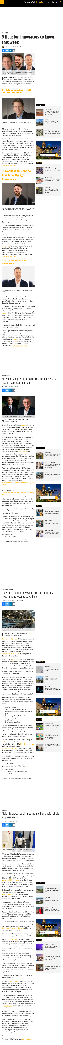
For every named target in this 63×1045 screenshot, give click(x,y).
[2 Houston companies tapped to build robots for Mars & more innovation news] (39, 112)
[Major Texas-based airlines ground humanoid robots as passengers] (18, 841)
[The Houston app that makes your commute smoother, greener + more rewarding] (39, 957)
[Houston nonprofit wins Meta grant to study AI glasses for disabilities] (39, 180)
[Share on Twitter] (7, 50)
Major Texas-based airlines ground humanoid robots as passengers (30, 815)
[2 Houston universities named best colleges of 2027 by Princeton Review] (39, 455)
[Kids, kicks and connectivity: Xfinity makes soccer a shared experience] (39, 726)
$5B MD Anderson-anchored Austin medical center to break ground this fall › (17, 539)
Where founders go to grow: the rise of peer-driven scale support (52, 512)
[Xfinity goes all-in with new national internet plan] (39, 947)
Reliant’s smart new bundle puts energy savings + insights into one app (52, 745)
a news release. (22, 452)
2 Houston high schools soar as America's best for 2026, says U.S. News (52, 890)
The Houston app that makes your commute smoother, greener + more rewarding (52, 958)
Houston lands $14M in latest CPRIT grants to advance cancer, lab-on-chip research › (18, 537)
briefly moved (6, 742)
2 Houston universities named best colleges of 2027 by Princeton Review (52, 455)
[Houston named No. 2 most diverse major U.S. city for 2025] (39, 679)
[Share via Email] (13, 50)
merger (4, 313)
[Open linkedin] (57, 1)
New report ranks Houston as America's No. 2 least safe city (51, 122)
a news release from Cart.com (10, 654)
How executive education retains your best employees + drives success (52, 533)
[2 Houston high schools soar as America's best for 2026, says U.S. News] (39, 889)
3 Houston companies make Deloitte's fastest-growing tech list (52, 689)
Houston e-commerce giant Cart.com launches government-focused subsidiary (27, 595)
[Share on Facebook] (3, 50)
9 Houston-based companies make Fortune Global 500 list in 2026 (52, 475)
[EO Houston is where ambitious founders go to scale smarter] (39, 523)
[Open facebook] (44, 1)
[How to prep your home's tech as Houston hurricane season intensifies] (39, 967)
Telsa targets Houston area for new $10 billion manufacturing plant (52, 899)
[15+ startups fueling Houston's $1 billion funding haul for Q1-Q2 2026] (39, 132)
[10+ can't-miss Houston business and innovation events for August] (39, 170)
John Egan (4, 821)
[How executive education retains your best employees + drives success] (39, 533)
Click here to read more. (9, 165)
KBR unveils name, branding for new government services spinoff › (15, 774)
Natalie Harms (8, 47)
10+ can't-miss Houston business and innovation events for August (52, 169)
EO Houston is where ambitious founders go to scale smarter (52, 522)
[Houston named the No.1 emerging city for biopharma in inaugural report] (39, 669)
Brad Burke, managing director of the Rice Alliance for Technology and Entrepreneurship (17, 92)
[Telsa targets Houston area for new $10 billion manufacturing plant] (39, 900)
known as (15, 339)
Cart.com (31, 633)
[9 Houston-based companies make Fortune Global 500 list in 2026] (39, 475)
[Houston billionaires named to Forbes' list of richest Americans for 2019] (39, 910)
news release (5, 246)
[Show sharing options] (33, 118)
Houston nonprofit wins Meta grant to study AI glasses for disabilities (52, 180)
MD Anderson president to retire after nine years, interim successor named (29, 381)
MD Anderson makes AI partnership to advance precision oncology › (15, 541)
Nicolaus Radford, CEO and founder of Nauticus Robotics (15, 262)
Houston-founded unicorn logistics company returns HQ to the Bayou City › (16, 776)
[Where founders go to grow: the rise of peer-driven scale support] (39, 512)
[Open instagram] (53, 1)
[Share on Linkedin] (10, 50)
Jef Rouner (4, 386)
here (27, 766)
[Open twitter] (49, 1)
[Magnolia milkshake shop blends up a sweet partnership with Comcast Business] (39, 736)
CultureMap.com (27, 1039)
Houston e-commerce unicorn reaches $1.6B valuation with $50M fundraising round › (18, 781)
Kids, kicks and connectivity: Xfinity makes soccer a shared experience (52, 726)
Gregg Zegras (15, 659)
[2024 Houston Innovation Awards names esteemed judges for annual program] (39, 465)
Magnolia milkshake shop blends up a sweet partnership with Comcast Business (52, 737)
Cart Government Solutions (9, 639)
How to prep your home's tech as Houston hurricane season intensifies (52, 968)
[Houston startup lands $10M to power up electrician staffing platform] (39, 190)
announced (24, 425)
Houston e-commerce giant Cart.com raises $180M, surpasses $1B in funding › (17, 778)
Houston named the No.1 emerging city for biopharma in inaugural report (52, 669)
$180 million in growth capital (10, 748)
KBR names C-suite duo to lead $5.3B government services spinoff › (15, 772)
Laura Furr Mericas (6, 600)
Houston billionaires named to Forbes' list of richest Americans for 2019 (52, 910)
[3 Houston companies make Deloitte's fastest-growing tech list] (39, 689)
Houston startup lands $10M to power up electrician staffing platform (51, 190)
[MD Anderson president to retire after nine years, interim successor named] (18, 407)
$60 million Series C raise (27, 744)
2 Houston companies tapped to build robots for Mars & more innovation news (52, 112)
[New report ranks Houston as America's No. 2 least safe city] (39, 122)
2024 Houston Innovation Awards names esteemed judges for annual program (52, 466)
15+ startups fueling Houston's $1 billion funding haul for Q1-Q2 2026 (52, 132)
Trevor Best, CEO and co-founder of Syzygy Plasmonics (17, 175)
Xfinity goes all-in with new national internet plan (51, 947)
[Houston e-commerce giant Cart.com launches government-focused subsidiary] (18, 620)
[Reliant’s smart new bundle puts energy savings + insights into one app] (39, 747)
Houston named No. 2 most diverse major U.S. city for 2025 (51, 679)
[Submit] (61, 2)
